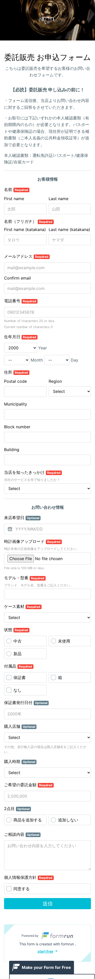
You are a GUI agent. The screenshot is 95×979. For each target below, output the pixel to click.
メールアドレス (26, 256)
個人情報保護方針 (28, 877)
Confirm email (17, 278)
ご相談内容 (21, 834)
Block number (17, 426)
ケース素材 (22, 606)
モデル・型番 (24, 577)
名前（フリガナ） (28, 221)
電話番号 (20, 300)
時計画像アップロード (32, 541)
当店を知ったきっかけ (32, 472)
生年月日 (20, 336)
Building (11, 449)
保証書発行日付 (25, 702)
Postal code (15, 381)
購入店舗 (19, 726)
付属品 (18, 666)
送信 (48, 904)
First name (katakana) (25, 229)
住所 (16, 372)
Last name (58, 198)
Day (74, 360)
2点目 (17, 808)
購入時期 (19, 761)
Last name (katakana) (69, 229)
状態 (16, 629)
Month (37, 360)
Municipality (15, 404)
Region (55, 381)
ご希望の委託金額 (28, 784)
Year (42, 347)
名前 (16, 189)
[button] (47, 943)
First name (14, 198)
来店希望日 (21, 517)
